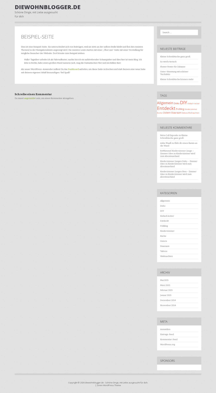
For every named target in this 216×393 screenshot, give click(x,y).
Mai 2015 (164, 280)
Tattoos (185, 113)
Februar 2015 (166, 290)
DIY (183, 102)
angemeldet (30, 98)
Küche (159, 113)
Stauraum (176, 112)
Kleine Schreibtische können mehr (177, 79)
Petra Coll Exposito (169, 135)
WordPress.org (167, 344)
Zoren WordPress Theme (109, 385)
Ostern (167, 112)
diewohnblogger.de (47, 7)
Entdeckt (166, 108)
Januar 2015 (165, 295)
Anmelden (165, 329)
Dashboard (73, 69)
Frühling (180, 108)
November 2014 (168, 305)
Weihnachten (193, 113)
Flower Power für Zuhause (172, 67)
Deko (176, 103)
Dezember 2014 (168, 300)
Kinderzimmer (191, 109)
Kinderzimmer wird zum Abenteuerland (177, 154)
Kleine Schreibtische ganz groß (175, 56)
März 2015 (165, 285)
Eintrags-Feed (167, 334)
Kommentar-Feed (168, 339)
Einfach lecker (194, 103)
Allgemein (165, 102)
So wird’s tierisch (168, 61)
